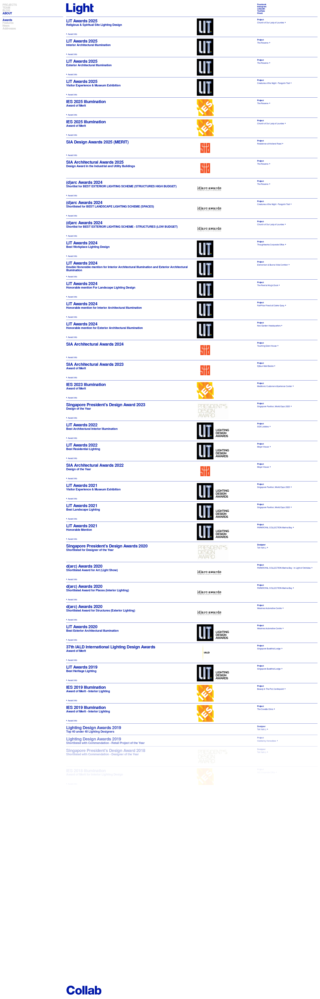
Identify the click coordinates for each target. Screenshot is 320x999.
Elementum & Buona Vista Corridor (272, 264)
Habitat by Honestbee (266, 740)
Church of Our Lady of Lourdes (270, 22)
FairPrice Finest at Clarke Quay (270, 305)
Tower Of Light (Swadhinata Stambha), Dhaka (277, 954)
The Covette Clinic (265, 709)
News (5, 25)
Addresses (9, 28)
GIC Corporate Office (266, 772)
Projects (9, 5)
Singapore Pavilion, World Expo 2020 (273, 406)
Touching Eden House (267, 345)
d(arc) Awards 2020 (84, 566)
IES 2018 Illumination (86, 770)
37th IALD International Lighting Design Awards (110, 647)
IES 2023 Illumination (86, 384)
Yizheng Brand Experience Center (272, 833)
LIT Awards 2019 (81, 667)
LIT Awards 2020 (81, 627)
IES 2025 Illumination (86, 101)
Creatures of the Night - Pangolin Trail (273, 83)
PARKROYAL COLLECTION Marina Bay (274, 527)
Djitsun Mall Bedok (265, 366)
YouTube (261, 10)
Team (6, 8)
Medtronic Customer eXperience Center (274, 386)
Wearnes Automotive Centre (269, 608)
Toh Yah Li (261, 547)
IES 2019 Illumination (86, 687)
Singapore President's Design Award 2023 (105, 405)
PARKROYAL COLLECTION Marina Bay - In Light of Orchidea (284, 567)
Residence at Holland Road (269, 143)
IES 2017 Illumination (86, 892)
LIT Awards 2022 (81, 425)
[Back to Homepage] (80, 8)
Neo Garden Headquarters (268, 325)
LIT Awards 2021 (81, 485)
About (7, 13)
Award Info (72, 34)
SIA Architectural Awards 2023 (95, 364)
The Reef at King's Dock (267, 285)
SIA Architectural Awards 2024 (95, 344)
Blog (6, 10)
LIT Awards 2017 (81, 831)
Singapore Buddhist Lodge (269, 648)
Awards (7, 20)
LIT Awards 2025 (81, 21)
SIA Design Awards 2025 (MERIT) (97, 142)
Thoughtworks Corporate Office (270, 244)
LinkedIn (261, 8)
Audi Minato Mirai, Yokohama (270, 933)
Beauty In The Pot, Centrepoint (270, 689)
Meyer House (263, 446)
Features (7, 22)
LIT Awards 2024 (81, 243)
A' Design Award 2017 (86, 871)
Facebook (261, 4)
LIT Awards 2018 (81, 811)
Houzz (260, 13)
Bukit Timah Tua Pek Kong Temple (272, 913)
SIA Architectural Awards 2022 (95, 465)
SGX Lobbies (263, 426)
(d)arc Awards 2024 (84, 182)
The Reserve (262, 42)
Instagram (261, 6)
